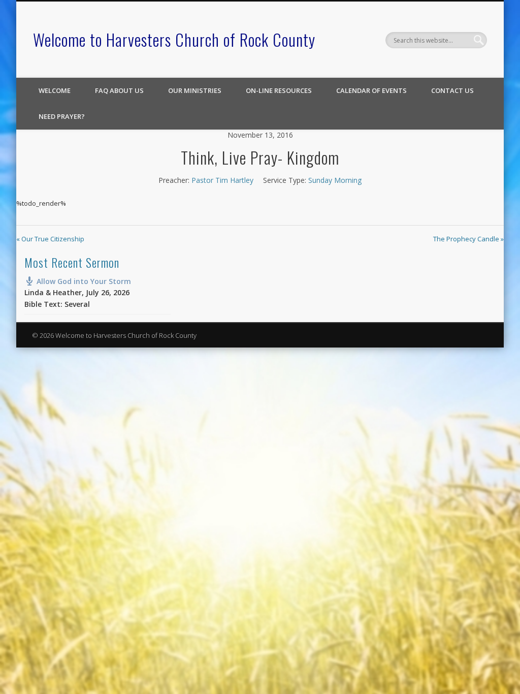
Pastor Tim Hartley (222, 180)
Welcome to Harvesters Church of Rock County (174, 39)
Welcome (55, 90)
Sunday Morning (335, 180)
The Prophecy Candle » (468, 238)
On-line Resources (279, 90)
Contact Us (452, 90)
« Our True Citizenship (50, 238)
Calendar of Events (371, 90)
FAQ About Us (119, 90)
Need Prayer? (62, 116)
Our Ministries (194, 90)
